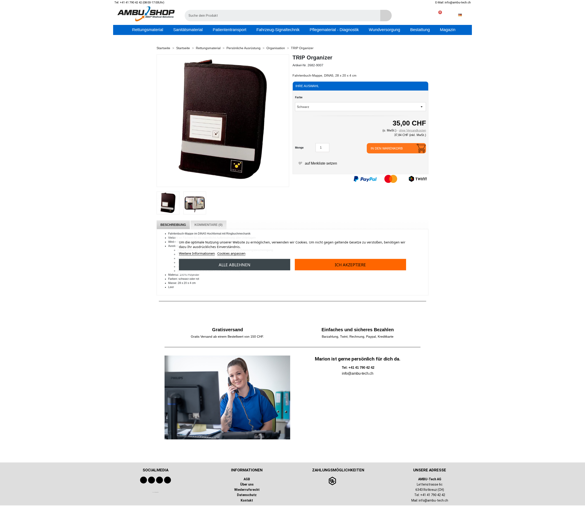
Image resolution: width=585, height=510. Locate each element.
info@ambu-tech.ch (433, 500)
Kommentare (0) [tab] (208, 225)
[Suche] (386, 15)
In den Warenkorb (387, 148)
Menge (299, 147)
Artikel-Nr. (299, 65)
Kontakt (247, 500)
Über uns (247, 484)
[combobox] (279, 15)
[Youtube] (151, 480)
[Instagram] (159, 480)
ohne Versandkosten (412, 130)
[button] (438, 15)
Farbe (299, 97)
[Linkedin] (167, 480)
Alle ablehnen (234, 264)
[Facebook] (143, 480)
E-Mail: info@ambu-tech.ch (453, 2)
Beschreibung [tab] (173, 225)
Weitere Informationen (197, 253)
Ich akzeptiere (350, 264)
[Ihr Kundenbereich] (423, 15)
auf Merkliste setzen (320, 163)
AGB (247, 479)
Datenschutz (247, 495)
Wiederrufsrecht (247, 489)
